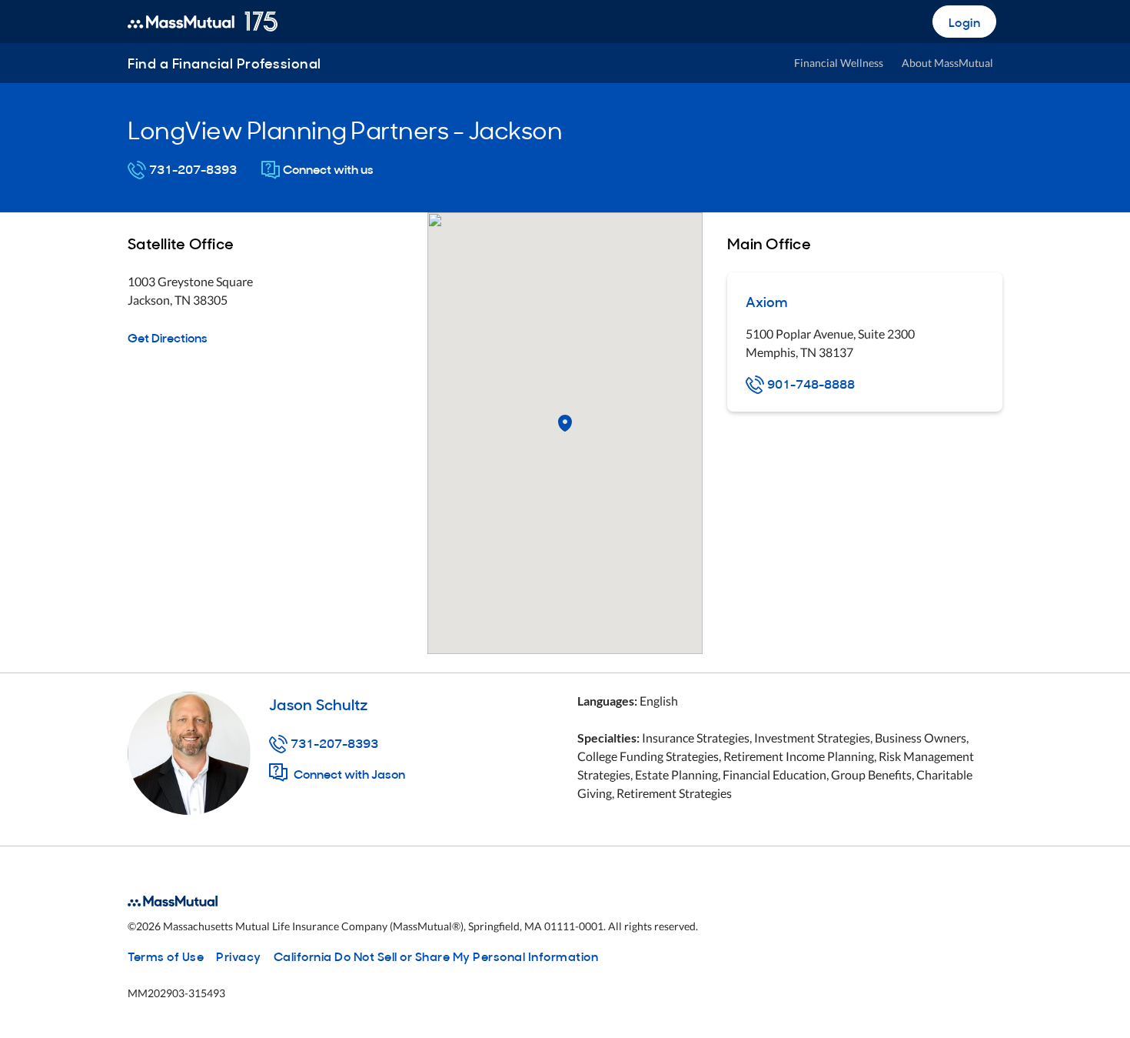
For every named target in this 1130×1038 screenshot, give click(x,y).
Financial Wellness (838, 62)
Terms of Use (166, 955)
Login (965, 21)
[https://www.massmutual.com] (203, 21)
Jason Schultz (318, 703)
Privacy (238, 955)
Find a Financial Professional (224, 62)
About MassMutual (947, 62)
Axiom (766, 301)
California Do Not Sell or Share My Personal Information (436, 955)
